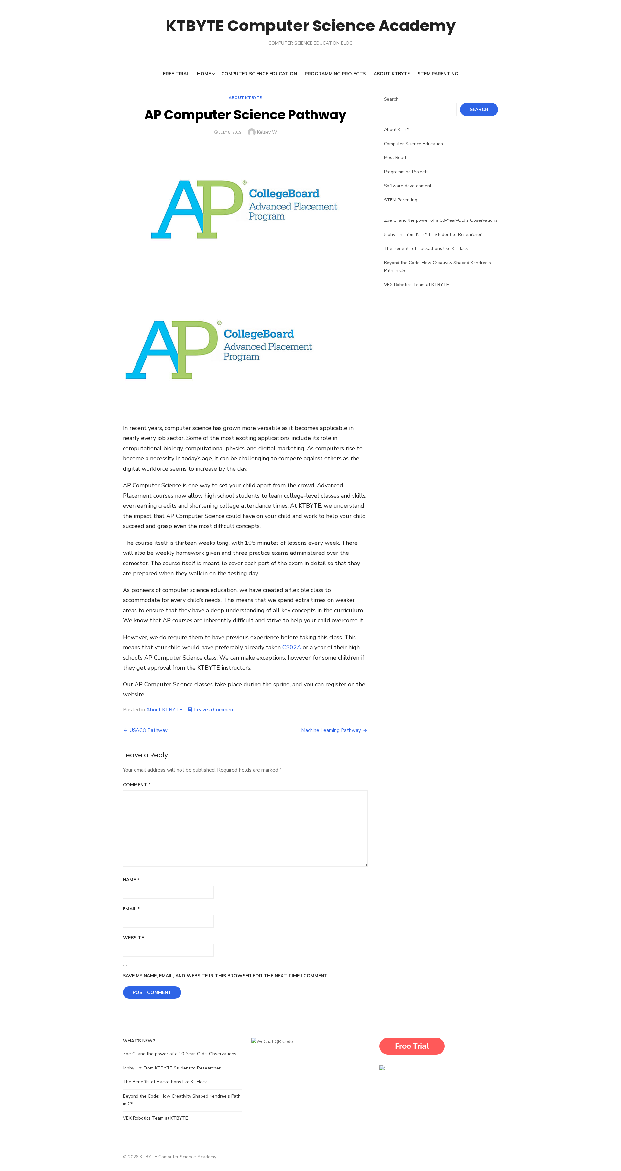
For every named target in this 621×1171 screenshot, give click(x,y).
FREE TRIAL (176, 74)
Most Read (395, 158)
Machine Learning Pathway (331, 730)
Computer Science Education (259, 74)
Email (131, 909)
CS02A (292, 647)
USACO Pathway (149, 730)
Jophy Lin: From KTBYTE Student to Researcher (433, 234)
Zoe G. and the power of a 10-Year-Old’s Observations (440, 220)
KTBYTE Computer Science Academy (311, 26)
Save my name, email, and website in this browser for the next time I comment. (226, 976)
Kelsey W (267, 132)
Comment (137, 785)
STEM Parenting (438, 74)
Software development (407, 186)
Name (131, 880)
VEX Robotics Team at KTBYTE (417, 285)
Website (133, 938)
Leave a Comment (214, 709)
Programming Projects (335, 74)
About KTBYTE (392, 74)
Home (204, 74)
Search (391, 99)
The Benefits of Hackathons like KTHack (426, 248)
